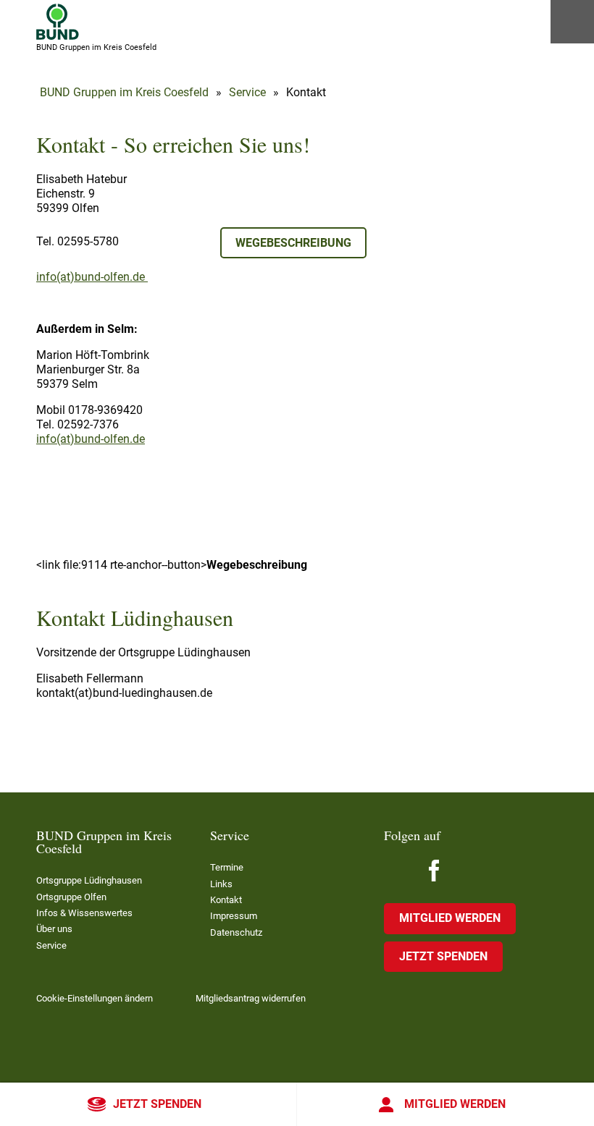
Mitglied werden (455, 1104)
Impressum (233, 915)
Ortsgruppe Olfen (71, 897)
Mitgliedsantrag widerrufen (251, 998)
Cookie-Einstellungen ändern (94, 998)
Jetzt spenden (157, 1104)
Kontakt (226, 899)
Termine (226, 867)
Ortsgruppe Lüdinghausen (89, 880)
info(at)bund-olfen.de (92, 277)
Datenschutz (236, 932)
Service (247, 92)
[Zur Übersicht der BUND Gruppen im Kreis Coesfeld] (57, 22)
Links (221, 884)
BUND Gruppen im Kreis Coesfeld (124, 92)
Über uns (54, 928)
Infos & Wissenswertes (84, 912)
